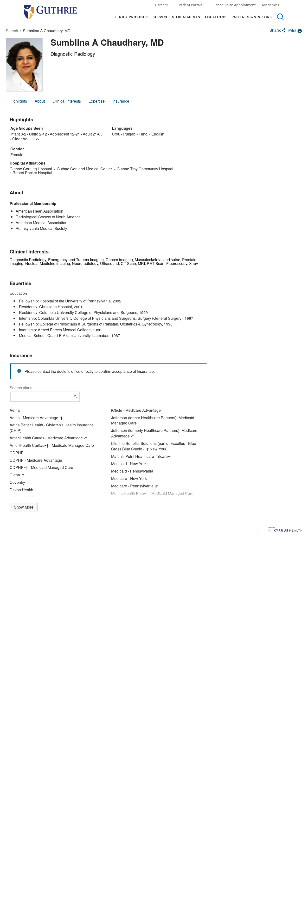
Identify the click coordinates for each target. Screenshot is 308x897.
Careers (161, 4)
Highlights (18, 101)
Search (280, 16)
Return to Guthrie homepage (50, 12)
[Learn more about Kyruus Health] (285, 530)
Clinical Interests (66, 101)
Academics (270, 4)
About (40, 101)
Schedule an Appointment (234, 4)
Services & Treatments (176, 16)
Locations (216, 16)
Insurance (120, 101)
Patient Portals (190, 4)
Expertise (97, 101)
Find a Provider (131, 16)
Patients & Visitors (251, 16)
